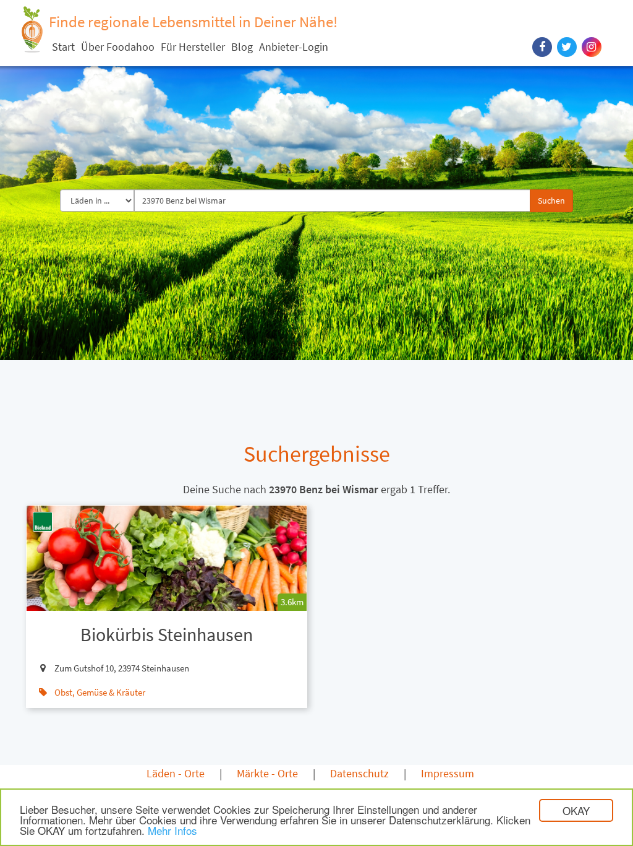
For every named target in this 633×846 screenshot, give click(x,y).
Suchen (551, 200)
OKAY (576, 810)
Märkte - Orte (267, 773)
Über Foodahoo (118, 47)
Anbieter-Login (293, 47)
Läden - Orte (176, 773)
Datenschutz (359, 773)
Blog (242, 47)
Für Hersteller (193, 47)
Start (63, 47)
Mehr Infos (172, 830)
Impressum (447, 773)
